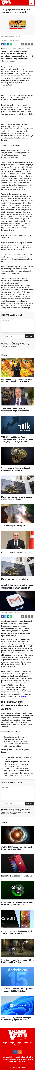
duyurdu (24, 696)
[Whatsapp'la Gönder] (11, 44)
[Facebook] (2, 44)
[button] (26, 44)
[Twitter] (5, 44)
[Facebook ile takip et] (15, 1052)
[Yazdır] (22, 44)
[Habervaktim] (6, 2)
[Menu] (31, 2)
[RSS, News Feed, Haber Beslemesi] (20, 1052)
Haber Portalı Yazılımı (18, 1067)
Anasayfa (4, 1043)
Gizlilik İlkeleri (28, 1043)
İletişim (19, 1043)
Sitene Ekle (17, 1045)
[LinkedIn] (8, 44)
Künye (12, 1043)
